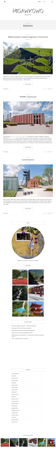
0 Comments (5, 151)
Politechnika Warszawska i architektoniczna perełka (23, 330)
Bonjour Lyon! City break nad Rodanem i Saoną (22, 332)
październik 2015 (15, 410)
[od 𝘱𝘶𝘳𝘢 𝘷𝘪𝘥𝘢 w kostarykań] (20, 309)
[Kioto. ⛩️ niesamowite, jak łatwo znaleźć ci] (36, 309)
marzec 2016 (14, 405)
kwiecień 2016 (15, 403)
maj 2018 (14, 382)
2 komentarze (5, 88)
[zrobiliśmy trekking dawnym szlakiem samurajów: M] (36, 277)
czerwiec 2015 (15, 415)
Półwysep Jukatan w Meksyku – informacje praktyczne (24, 325)
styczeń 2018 (15, 387)
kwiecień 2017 (15, 399)
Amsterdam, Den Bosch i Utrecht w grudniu (21, 328)
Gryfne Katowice (28, 160)
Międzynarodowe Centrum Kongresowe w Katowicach (28, 37)
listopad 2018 (15, 380)
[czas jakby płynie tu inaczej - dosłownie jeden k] (20, 293)
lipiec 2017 (14, 392)
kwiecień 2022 (15, 373)
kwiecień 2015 (15, 419)
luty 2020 (14, 375)
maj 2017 (14, 396)
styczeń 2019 (15, 378)
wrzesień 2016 (15, 401)
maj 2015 (14, 417)
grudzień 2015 (15, 408)
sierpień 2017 (15, 389)
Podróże (28, 34)
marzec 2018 (14, 385)
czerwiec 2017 (15, 394)
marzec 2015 (14, 422)
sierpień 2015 (15, 412)
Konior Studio (13, 138)
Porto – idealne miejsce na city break (20, 338)
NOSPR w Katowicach (28, 97)
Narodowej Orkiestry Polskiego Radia (18, 136)
